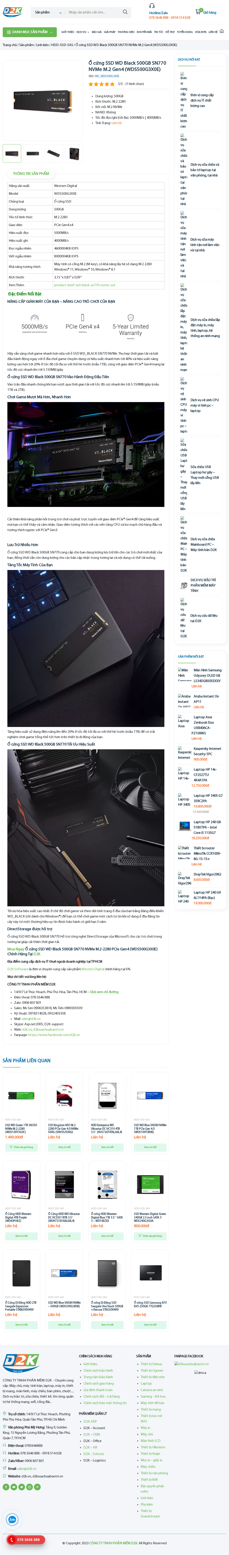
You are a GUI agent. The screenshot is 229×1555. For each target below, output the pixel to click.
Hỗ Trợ (170, 32)
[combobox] (48, 12)
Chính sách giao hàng (98, 1384)
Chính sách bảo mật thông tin (105, 1403)
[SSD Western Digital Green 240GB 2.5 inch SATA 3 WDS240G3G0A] (150, 1184)
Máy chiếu (148, 1467)
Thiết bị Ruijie (150, 1454)
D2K (37, 954)
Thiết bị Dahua (151, 1364)
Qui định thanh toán (97, 1390)
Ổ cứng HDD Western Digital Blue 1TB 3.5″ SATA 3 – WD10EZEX (107, 1217)
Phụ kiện (147, 1504)
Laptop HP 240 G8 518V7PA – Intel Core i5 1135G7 (207, 827)
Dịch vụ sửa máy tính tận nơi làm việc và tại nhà (205, 245)
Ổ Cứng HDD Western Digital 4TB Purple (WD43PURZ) (18, 1217)
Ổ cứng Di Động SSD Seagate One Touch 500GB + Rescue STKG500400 (107, 1306)
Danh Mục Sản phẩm (29, 32)
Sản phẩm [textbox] (42, 12)
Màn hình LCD (151, 1441)
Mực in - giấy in (151, 1460)
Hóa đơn (200, 32)
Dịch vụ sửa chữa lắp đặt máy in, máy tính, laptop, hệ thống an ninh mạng (205, 328)
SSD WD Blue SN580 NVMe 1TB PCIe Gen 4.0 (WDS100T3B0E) (150, 1129)
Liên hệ (213, 32)
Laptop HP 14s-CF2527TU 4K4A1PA (205, 775)
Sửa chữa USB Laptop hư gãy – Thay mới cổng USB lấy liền (205, 475)
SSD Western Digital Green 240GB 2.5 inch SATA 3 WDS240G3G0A (150, 1217)
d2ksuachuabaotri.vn (48, 1030)
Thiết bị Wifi (149, 1480)
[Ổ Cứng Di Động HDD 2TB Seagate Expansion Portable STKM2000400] (21, 1273)
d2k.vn (27, 1030)
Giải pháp (109, 32)
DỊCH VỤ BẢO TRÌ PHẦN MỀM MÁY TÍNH (203, 585)
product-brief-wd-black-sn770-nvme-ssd (84, 285)
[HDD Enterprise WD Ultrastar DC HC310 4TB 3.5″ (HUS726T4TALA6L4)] (107, 1095)
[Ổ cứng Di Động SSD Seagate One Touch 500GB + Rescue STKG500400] (107, 1273)
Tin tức (158, 32)
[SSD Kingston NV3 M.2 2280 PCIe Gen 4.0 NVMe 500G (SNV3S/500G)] (64, 1095)
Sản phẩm (26, 45)
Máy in (145, 1428)
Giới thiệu (67, 32)
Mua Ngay (15, 949)
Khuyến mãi (144, 32)
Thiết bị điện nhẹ (153, 1377)
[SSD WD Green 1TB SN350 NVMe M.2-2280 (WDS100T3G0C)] (21, 1095)
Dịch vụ (81, 32)
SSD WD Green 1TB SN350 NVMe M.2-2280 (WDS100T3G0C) (21, 1129)
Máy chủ (147, 1434)
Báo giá (97, 32)
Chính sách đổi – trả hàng (101, 1396)
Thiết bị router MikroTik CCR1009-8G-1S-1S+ (207, 854)
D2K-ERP (90, 1422)
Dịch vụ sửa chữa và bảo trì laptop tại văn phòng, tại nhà (205, 170)
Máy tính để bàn (152, 1403)
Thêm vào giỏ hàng (23, 1147)
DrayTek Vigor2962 (207, 874)
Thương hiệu (126, 32)
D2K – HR (90, 1447)
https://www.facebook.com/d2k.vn (54, 1035)
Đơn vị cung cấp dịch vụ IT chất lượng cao (202, 100)
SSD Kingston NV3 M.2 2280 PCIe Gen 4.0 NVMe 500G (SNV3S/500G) (63, 1129)
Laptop (146, 1384)
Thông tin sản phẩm (31, 174)
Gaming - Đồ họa (153, 1396)
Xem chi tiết (64, 1147)
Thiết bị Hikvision (153, 1447)
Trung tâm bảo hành (98, 1377)
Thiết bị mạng (151, 1409)
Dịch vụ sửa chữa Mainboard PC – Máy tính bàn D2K (204, 545)
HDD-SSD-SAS (62, 45)
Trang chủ (10, 45)
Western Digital (92, 969)
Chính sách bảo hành (98, 1371)
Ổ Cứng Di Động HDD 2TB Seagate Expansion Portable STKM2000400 (20, 1306)
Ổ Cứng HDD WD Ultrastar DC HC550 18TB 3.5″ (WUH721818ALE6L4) (64, 1217)
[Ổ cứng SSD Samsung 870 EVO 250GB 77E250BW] (150, 1273)
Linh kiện (42, 45)
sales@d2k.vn (31, 1019)
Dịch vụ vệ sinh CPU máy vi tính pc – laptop (205, 405)
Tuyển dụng (185, 32)
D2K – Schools (93, 1454)
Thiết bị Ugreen (152, 1371)
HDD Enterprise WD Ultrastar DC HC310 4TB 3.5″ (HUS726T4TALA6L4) (106, 1129)
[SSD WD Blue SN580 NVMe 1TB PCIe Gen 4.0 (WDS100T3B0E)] (150, 1095)
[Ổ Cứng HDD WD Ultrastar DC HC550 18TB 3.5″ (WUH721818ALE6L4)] (64, 1184)
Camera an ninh (152, 1390)
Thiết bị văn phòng (154, 1473)
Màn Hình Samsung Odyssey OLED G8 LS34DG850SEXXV (208, 676)
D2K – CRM (91, 1434)
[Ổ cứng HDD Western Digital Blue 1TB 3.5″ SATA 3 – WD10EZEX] (107, 1184)
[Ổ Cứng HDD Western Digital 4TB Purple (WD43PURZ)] (21, 1184)
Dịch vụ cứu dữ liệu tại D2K (203, 618)
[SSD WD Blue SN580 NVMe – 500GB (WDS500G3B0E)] (64, 1273)
